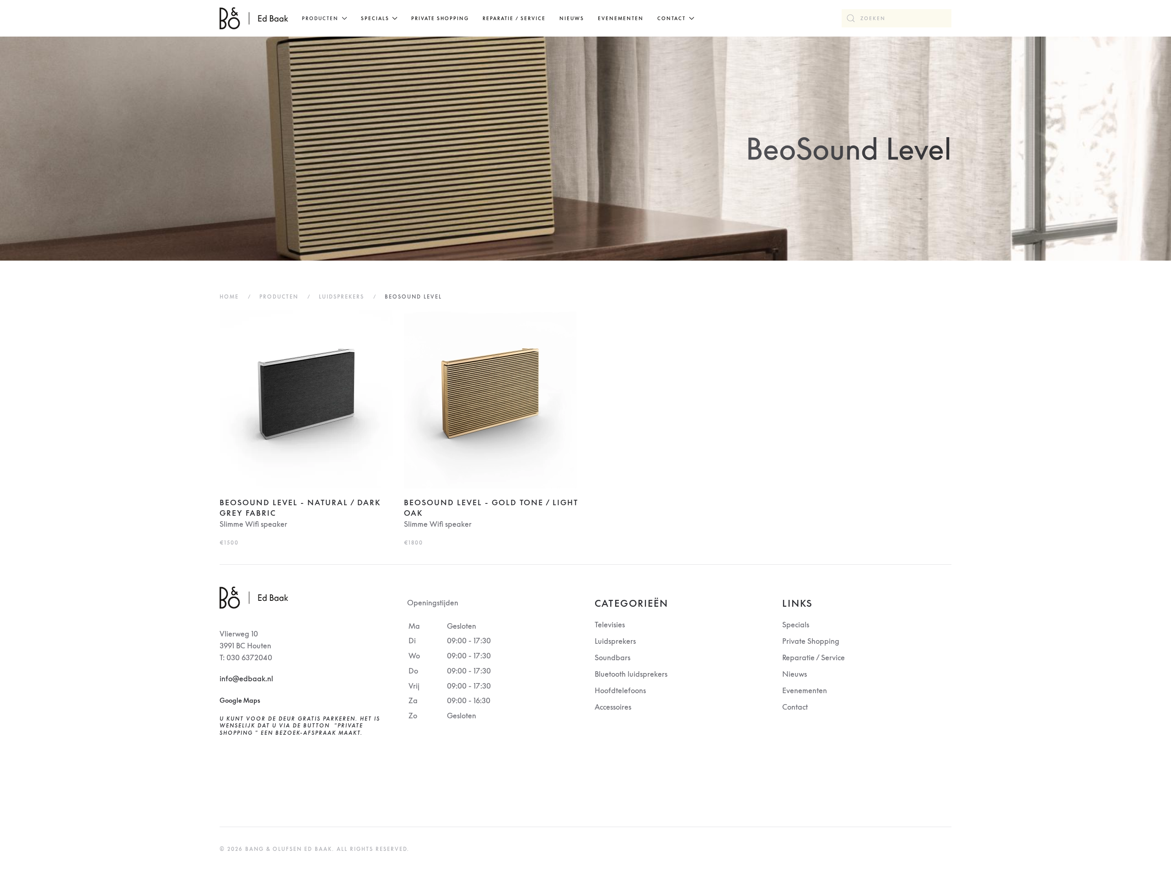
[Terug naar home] (254, 18)
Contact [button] (671, 18)
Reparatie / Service (514, 18)
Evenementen (621, 18)
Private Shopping (440, 18)
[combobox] (896, 18)
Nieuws (571, 18)
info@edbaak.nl (246, 678)
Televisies (610, 624)
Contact (795, 706)
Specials (795, 624)
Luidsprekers (615, 641)
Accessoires (613, 706)
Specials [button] (375, 18)
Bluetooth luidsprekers (631, 674)
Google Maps (240, 700)
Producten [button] (320, 18)
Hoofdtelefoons (620, 690)
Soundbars (612, 657)
